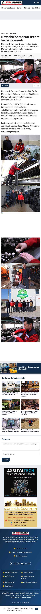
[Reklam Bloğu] (20, 482)
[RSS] (29, 563)
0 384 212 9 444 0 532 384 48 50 (22, 552)
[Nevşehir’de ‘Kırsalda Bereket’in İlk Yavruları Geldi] (30, 423)
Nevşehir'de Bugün (8, 8)
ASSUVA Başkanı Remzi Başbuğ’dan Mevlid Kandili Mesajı (20, 609)
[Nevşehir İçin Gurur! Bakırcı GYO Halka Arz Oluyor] (11, 386)
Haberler (4, 33)
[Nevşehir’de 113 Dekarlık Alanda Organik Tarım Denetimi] (11, 404)
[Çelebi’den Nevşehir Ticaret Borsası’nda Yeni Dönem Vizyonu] (30, 386)
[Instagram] (18, 563)
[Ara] (35, 3)
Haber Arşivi (9, 586)
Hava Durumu (28, 572)
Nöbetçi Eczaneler (11, 572)
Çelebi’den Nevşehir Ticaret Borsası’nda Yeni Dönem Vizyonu (29, 394)
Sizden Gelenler (26, 597)
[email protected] (21, 548)
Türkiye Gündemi (15, 597)
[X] (15, 563)
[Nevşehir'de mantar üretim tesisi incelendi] (20, 71)
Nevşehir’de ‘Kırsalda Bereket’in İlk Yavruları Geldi (30, 430)
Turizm (36, 593)
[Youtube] (22, 563)
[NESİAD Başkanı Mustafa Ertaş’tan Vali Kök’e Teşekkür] (11, 423)
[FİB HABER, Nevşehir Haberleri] (11, 2)
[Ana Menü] (38, 3)
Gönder (5, 460)
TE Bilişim (25, 603)
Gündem (18, 595)
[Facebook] (11, 563)
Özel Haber (36, 8)
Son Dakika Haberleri (30, 582)
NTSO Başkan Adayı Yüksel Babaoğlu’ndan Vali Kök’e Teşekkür (29, 413)
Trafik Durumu (9, 576)
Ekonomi (13, 33)
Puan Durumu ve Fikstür (27, 577)
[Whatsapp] (25, 563)
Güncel (19, 8)
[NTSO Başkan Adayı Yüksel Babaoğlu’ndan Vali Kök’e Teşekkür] (30, 404)
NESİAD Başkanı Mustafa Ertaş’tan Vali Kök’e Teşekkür (10, 430)
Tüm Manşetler (10, 582)
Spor (13, 595)
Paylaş (6, 85)
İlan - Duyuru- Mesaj (29, 595)
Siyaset (27, 8)
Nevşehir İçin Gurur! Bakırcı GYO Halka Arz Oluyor (10, 393)
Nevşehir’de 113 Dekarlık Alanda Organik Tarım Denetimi (9, 413)
